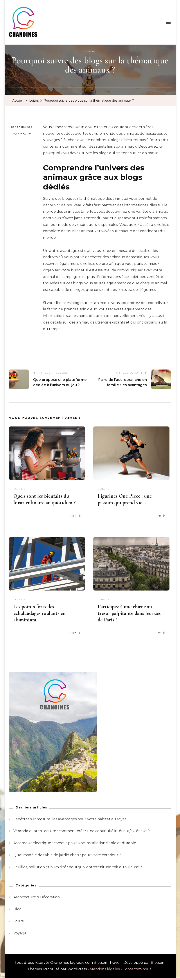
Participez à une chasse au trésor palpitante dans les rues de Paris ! (129, 613)
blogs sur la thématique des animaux (95, 198)
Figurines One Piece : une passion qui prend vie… (125, 499)
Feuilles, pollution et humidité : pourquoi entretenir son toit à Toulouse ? (77, 867)
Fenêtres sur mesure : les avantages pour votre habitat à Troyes (69, 819)
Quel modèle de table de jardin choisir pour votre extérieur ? (67, 855)
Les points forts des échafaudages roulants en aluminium (39, 613)
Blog (17, 909)
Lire (73, 516)
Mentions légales (105, 969)
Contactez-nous (137, 969)
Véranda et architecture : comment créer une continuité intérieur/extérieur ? (81, 831)
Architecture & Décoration (36, 897)
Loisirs (89, 51)
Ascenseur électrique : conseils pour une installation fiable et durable (74, 843)
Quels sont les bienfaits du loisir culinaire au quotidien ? (44, 499)
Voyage (20, 933)
